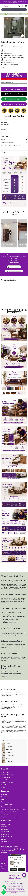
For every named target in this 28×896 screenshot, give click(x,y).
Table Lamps (20, 886)
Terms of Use (5, 780)
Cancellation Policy (7, 782)
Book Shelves (13, 883)
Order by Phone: (15, 104)
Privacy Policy (5, 777)
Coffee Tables (7, 881)
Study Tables (20, 883)
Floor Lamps (7, 887)
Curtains (13, 887)
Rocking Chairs (17, 884)
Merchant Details (5, 149)
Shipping (2, 82)
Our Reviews (5, 802)
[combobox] (14, 9)
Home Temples (14, 890)
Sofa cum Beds (20, 881)
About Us (4, 785)
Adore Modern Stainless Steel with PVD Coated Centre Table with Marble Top (19, 862)
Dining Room (5, 831)
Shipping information (6, 133)
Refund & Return (5, 136)
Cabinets (7, 883)
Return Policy (5, 772)
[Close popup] (25, 856)
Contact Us (4, 787)
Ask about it (21, 869)
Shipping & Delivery (7, 775)
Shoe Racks (22, 890)
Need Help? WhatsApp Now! (15, 99)
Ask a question (4, 152)
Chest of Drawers (12, 889)
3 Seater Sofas (20, 889)
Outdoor (3, 839)
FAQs (2, 799)
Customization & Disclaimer (7, 142)
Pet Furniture (5, 841)
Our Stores (4, 814)
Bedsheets (18, 887)
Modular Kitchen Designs (9, 817)
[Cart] (22, 6)
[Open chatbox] (24, 875)
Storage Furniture (6, 836)
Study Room (5, 834)
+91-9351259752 (15, 2)
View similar (13, 869)
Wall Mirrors (14, 886)
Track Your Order (6, 804)
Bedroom (4, 826)
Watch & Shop (5, 824)
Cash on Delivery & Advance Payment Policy (11, 145)
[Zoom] (22, 35)
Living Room (5, 829)
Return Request (6, 807)
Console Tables (7, 890)
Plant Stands (10, 884)
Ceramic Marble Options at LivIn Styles (13, 809)
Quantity (3, 67)
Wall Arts (15, 892)
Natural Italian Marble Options (10, 812)
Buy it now (14, 89)
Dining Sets (13, 881)
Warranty (3, 139)
